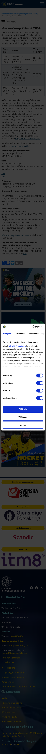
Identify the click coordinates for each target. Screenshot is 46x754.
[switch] (39, 383)
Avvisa (23, 425)
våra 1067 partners (17, 346)
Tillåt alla (23, 409)
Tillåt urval (23, 417)
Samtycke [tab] (7, 334)
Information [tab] (20, 334)
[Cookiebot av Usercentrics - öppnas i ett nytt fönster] (32, 327)
